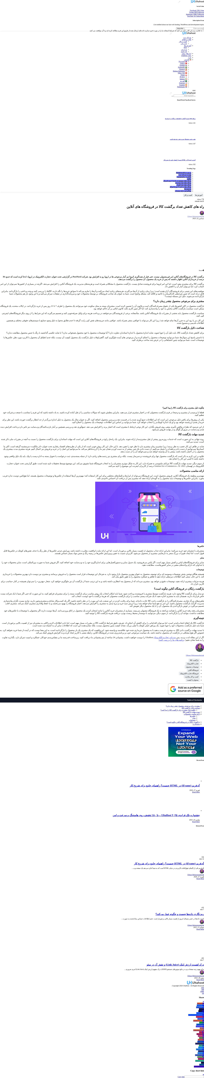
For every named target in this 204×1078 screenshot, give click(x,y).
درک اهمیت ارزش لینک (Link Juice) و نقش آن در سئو (175, 964)
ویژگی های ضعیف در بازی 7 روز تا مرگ (177, 181)
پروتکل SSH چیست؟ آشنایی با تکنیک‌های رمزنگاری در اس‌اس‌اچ (180, 118)
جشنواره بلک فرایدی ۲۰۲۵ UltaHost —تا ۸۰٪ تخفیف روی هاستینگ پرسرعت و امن (156, 815)
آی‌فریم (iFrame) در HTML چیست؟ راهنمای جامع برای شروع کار (180, 160)
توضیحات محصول (192, 667)
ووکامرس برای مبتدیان (183, 191)
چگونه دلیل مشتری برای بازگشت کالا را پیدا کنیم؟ (178, 710)
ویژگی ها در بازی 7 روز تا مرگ (180, 187)
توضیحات (192, 720)
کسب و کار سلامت (191, 677)
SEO (185, 47)
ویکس (189, 179)
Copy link (181, 1077)
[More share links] (197, 272)
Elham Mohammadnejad (196, 216)
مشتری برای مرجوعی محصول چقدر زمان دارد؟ (183, 706)
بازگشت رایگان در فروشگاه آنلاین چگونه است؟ (183, 722)
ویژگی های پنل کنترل (183, 185)
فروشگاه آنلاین (193, 670)
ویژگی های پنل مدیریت (183, 183)
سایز (194, 718)
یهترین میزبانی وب (184, 175)
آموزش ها (198, 195)
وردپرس (184, 49)
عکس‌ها (193, 716)
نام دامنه (184, 51)
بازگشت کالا (194, 660)
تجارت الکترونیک (192, 663)
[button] (194, 90)
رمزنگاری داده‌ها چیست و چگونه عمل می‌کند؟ (180, 914)
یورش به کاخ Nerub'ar (183, 173)
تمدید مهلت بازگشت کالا (191, 712)
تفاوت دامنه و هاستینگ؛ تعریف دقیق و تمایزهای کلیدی (183, 139)
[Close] (203, 1001)
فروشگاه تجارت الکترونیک (189, 673)
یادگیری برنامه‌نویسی (184, 177)
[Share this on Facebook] (201, 272)
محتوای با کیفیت (192, 680)
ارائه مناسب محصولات (192, 714)
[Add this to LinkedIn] (199, 272)
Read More (196, 792)
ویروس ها (187, 189)
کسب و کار (183, 41)
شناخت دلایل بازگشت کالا (191, 708)
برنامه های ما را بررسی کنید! (171, 640)
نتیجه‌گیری (196, 724)
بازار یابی (184, 44)
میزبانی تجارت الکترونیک (165, 637)
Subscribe (180, 28)
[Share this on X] (203, 272)
